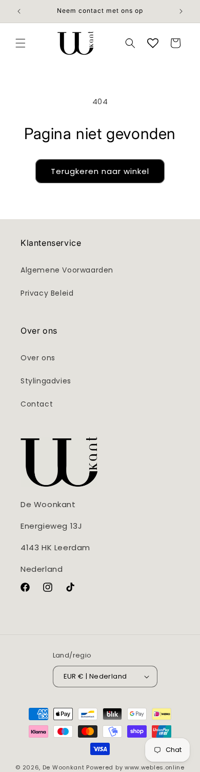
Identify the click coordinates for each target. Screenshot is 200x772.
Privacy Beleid (47, 293)
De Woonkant (64, 767)
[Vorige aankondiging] (19, 11)
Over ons (38, 358)
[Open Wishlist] (153, 43)
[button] (20, 43)
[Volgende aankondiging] (181, 11)
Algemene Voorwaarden (67, 270)
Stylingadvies (46, 381)
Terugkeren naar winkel (100, 171)
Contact (37, 404)
